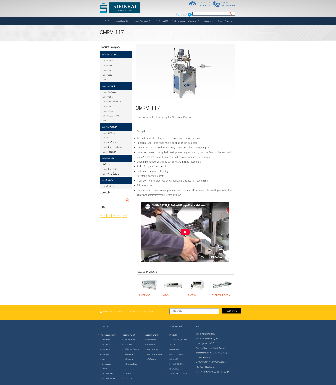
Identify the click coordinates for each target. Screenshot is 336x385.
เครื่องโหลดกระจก (109, 152)
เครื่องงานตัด (108, 60)
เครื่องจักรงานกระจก (177, 21)
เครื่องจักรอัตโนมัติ (110, 92)
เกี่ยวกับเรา (108, 21)
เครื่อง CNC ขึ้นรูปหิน (111, 173)
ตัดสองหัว (103, 216)
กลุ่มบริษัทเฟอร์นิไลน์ (123, 21)
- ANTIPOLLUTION (176, 354)
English (184, 14)
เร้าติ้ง (109, 216)
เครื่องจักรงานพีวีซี (161, 21)
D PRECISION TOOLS (176, 364)
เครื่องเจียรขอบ (108, 137)
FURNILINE (173, 335)
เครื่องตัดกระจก (109, 133)
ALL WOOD (173, 359)
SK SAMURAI (174, 369)
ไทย (177, 14)
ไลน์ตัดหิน (106, 164)
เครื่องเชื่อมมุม (108, 111)
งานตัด (124, 216)
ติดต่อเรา (228, 21)
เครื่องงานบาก (108, 70)
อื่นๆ (104, 79)
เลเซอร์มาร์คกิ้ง (208, 21)
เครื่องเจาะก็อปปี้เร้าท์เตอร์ (112, 101)
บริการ (219, 21)
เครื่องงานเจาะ (108, 65)
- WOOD (172, 344)
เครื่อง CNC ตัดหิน (110, 169)
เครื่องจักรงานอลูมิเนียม (143, 21)
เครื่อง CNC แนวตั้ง (110, 142)
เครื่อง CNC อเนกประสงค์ (112, 147)
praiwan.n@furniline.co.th (207, 367)
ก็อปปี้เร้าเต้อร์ (116, 216)
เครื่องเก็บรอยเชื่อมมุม (111, 115)
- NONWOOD (174, 349)
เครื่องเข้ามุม (107, 75)
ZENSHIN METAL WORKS (178, 374)
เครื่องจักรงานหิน (194, 21)
